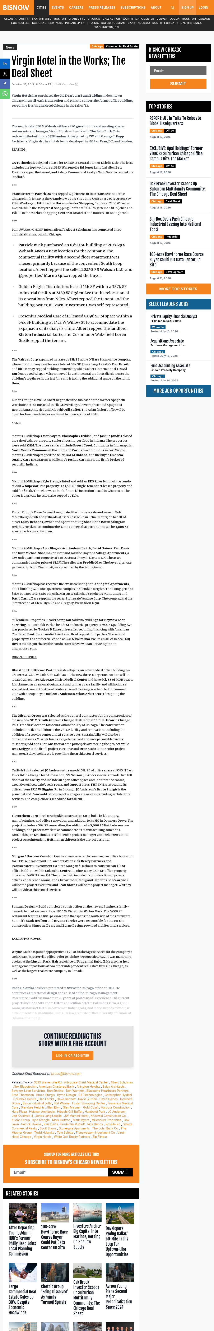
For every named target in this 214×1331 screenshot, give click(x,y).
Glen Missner (72, 1107)
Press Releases (102, 7)
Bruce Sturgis (45, 1095)
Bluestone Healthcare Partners (108, 1090)
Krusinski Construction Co (108, 1115)
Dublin (175, 18)
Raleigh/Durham (113, 22)
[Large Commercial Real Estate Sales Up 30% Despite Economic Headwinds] (23, 1290)
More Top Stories (178, 289)
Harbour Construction (115, 1107)
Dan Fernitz (46, 1099)
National (39, 22)
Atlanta (10, 18)
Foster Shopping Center (88, 1103)
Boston (60, 18)
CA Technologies (90, 1095)
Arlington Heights (88, 1086)
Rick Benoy (95, 1124)
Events (58, 7)
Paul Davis (51, 1124)
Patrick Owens (31, 1124)
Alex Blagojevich (24, 1086)
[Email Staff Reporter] (76, 84)
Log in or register (72, 1055)
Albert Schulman (122, 1082)
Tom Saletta (65, 1132)
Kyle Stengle (41, 1120)
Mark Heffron (61, 1120)
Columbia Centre (24, 1099)
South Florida (163, 22)
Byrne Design (66, 1095)
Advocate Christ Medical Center (86, 1082)
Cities (42, 7)
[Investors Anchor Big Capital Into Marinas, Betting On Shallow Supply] (87, 1231)
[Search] (172, 7)
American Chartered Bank (56, 1086)
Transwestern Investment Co (95, 1132)
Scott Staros (48, 1128)
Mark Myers (81, 1120)
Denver (162, 18)
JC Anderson (117, 1111)
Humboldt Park (95, 1111)
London (204, 18)
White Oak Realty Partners (72, 1136)
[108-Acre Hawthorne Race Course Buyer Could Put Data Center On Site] (55, 1231)
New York (55, 22)
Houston (189, 18)
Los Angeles (20, 22)
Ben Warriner (75, 1090)
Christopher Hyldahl (118, 1095)
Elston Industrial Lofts (37, 1103)
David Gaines (108, 1099)
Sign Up (187, 7)
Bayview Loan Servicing (28, 1090)
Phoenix (93, 22)
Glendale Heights (33, 1107)
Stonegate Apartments (74, 1128)
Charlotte (77, 18)
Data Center (144, 18)
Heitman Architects (42, 1111)
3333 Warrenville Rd (48, 1082)
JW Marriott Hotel (76, 1115)
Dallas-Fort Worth (118, 18)
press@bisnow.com (66, 1073)
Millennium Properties (106, 1120)
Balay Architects (114, 1086)
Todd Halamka (44, 1132)
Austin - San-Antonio (35, 18)
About (156, 7)
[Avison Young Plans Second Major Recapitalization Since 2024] (120, 1290)
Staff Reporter (64, 84)
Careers (76, 7)
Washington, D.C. (107, 27)
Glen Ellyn (53, 1107)
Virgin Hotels (42, 1136)
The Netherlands (190, 22)
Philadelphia (74, 22)
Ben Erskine (55, 1090)
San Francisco (139, 22)
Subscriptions (133, 7)
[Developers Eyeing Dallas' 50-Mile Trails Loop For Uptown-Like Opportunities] (120, 1231)
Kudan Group (21, 1120)
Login (203, 7)
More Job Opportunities (178, 391)
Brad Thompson (23, 1095)
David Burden (87, 1099)
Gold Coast (90, 1107)
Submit (120, 1172)
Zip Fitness (100, 1136)
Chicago (94, 18)
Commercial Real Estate (122, 46)
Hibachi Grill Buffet (69, 1111)
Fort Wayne (62, 1103)
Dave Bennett (66, 1099)
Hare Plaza (19, 1111)
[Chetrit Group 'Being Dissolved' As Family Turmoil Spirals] (55, 1290)
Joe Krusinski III (22, 1115)
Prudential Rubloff (72, 1124)
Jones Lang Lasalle (48, 1115)
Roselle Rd (113, 1124)
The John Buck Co (105, 1128)
